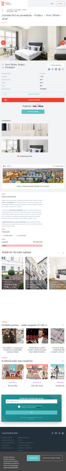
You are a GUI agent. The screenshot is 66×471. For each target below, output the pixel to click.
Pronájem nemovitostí (8, 440)
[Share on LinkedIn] (55, 69)
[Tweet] (52, 69)
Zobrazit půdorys (34, 94)
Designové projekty (23, 437)
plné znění (38, 407)
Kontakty (20, 450)
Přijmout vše (33, 458)
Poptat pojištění (33, 111)
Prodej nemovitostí (7, 437)
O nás (19, 440)
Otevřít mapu (39, 241)
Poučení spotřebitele (24, 445)
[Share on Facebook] (49, 69)
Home (3, 9)
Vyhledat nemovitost (7, 448)
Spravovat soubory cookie (51, 458)
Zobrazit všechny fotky (26, 156)
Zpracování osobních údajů (25, 442)
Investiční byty (5, 445)
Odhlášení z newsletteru (25, 448)
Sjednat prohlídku (34, 100)
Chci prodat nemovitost (8, 442)
